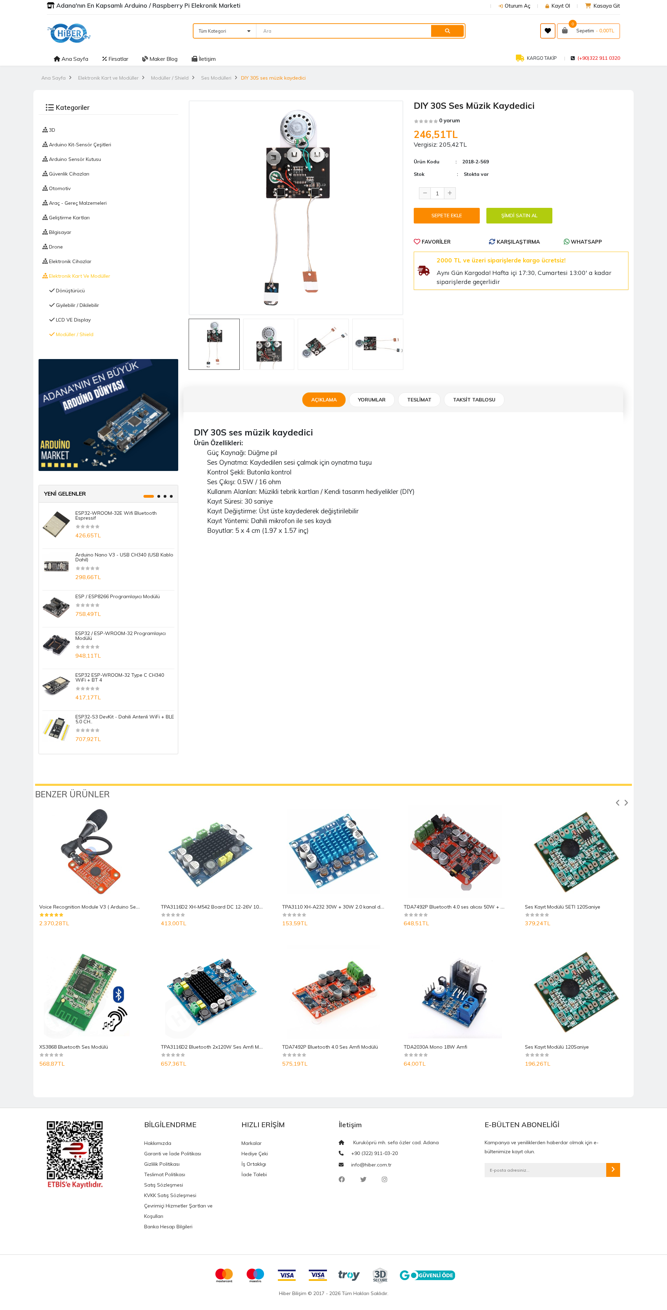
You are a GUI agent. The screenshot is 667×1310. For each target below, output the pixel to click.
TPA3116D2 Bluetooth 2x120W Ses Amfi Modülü (216, 1047)
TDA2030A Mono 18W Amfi (435, 1047)
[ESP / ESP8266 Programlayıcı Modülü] (56, 607)
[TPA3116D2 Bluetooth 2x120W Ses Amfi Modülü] (212, 992)
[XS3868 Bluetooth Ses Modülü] (91, 992)
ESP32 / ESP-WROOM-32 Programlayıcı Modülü (120, 635)
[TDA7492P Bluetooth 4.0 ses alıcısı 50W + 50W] (455, 851)
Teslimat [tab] (419, 400)
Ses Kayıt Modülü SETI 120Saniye (562, 907)
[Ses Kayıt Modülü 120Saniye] (576, 992)
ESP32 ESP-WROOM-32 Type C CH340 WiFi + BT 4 (119, 677)
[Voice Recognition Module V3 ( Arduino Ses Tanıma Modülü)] (91, 851)
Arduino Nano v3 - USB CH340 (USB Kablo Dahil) (124, 557)
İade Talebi (254, 1174)
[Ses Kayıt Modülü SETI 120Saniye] (576, 851)
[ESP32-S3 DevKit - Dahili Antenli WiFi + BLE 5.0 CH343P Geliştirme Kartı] (56, 727)
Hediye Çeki (254, 1153)
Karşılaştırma (517, 241)
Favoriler (435, 241)
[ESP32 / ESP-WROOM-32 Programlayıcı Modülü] (56, 644)
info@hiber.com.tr (371, 1165)
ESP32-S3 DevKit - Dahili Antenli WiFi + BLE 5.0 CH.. (124, 719)
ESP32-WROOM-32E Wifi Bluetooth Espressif (116, 515)
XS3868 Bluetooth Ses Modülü (73, 1047)
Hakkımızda (157, 1143)
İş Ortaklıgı (253, 1164)
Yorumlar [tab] (372, 400)
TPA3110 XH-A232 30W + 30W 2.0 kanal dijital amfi (341, 907)
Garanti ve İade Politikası (172, 1153)
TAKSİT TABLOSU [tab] (474, 400)
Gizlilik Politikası (162, 1164)
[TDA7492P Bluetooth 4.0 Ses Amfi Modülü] (333, 992)
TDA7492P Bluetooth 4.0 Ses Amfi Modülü (330, 1047)
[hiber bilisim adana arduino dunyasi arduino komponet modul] (108, 414)
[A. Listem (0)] (547, 31)
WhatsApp (585, 241)
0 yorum (449, 120)
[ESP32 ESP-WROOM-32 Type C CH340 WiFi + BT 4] (56, 686)
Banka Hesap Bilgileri (168, 1226)
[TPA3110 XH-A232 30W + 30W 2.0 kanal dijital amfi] (333, 851)
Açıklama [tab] (324, 400)
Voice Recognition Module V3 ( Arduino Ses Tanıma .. (99, 907)
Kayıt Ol (560, 5)
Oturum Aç (517, 5)
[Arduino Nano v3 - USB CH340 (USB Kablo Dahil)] (56, 565)
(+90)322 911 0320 (598, 58)
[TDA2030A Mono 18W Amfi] (455, 992)
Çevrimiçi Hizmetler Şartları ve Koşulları (178, 1211)
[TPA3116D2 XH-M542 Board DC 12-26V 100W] (212, 851)
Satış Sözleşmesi (163, 1185)
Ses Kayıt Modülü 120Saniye (557, 1047)
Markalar (251, 1143)
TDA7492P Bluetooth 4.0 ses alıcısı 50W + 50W (458, 907)
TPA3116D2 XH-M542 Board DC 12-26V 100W (214, 907)
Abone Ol (613, 1170)
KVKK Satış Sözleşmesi (170, 1195)
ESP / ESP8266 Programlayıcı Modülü (117, 596)
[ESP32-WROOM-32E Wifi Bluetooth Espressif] (56, 524)
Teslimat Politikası (164, 1174)
